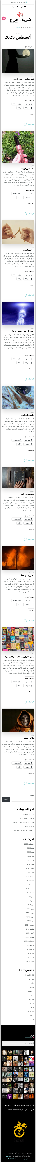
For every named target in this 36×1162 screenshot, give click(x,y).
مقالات (32, 328)
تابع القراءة (31, 124)
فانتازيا (32, 247)
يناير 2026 (30, 872)
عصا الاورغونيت (27, 168)
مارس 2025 (30, 913)
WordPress (12, 1159)
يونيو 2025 (30, 901)
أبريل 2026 (30, 860)
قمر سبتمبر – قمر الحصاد (23, 79)
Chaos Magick (29, 975)
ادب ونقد (31, 572)
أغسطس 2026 (29, 844)
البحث (32, 795)
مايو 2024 (30, 953)
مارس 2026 (30, 864)
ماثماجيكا (31, 1011)
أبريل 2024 (30, 957)
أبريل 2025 (30, 909)
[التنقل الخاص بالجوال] (4, 18)
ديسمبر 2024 (29, 925)
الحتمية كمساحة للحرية (26, 818)
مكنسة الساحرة (27, 415)
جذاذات (31, 987)
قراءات (31, 1007)
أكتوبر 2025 (30, 885)
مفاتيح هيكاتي (28, 738)
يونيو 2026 (30, 852)
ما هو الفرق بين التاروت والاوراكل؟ (19, 656)
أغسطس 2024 (29, 941)
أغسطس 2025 (29, 893)
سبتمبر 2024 (29, 937)
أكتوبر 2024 (30, 933)
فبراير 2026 (30, 868)
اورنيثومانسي (28, 250)
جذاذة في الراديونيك (28, 814)
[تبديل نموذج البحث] (13, 7)
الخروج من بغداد (27, 575)
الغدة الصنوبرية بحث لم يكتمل (21, 331)
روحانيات (31, 76)
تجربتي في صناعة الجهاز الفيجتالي (23, 822)
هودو (32, 1020)
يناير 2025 (30, 921)
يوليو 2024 (30, 945)
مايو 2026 (30, 856)
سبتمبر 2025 (29, 889)
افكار (32, 166)
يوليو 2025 (30, 897)
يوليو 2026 (30, 848)
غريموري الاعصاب (28, 826)
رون (32, 995)
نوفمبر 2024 (30, 929)
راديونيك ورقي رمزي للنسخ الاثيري (23, 830)
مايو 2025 (30, 905)
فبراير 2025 (30, 917)
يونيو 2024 (30, 949)
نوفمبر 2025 (30, 880)
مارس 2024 (30, 961)
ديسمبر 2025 (29, 876)
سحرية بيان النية (27, 494)
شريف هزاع (20, 19)
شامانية (31, 999)
